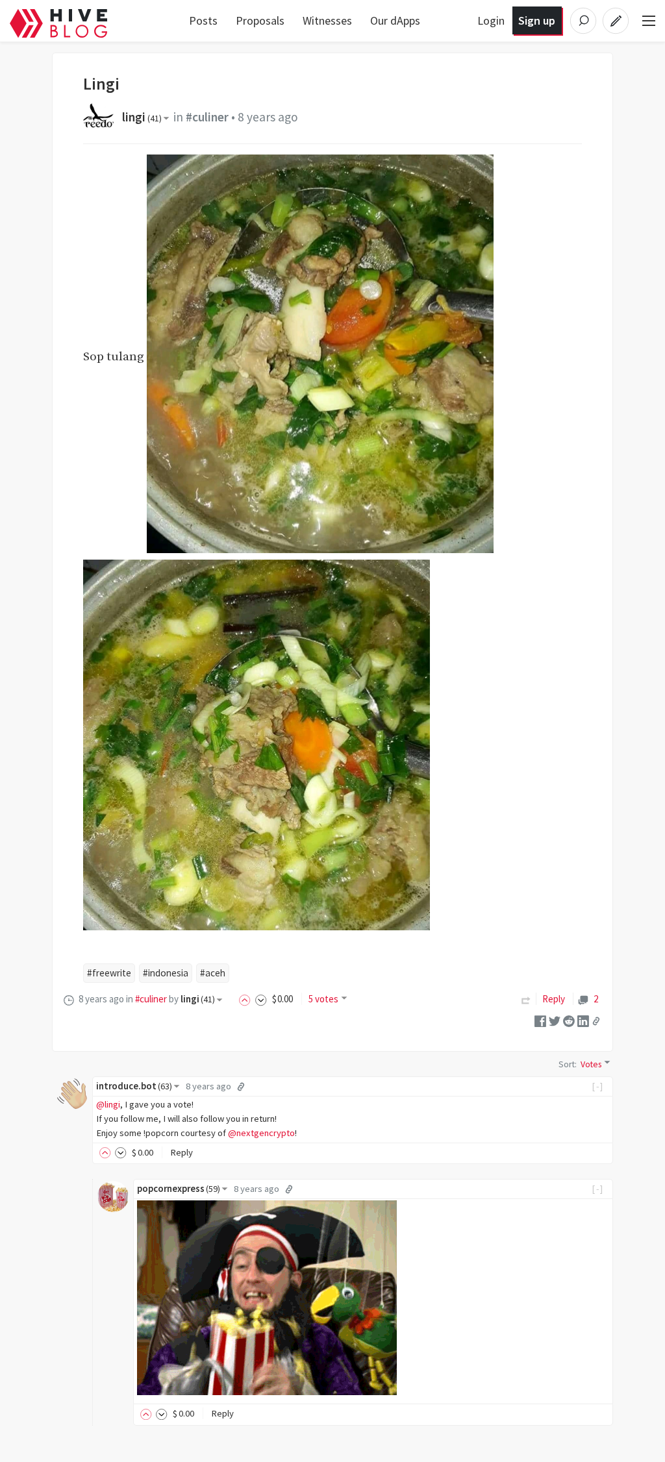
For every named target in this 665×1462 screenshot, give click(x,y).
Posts (203, 20)
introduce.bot (134, 1086)
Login (491, 20)
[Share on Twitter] (554, 1020)
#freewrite (109, 973)
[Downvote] (261, 999)
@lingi (108, 1104)
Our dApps (395, 20)
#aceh (212, 973)
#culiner (207, 117)
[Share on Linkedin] (583, 1020)
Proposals (260, 20)
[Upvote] (247, 999)
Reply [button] (181, 1152)
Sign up (536, 20)
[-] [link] (598, 1086)
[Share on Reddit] (569, 1020)
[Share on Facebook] (540, 1020)
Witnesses (327, 20)
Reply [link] (553, 999)
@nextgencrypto (261, 1133)
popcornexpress (178, 1189)
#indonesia (165, 973)
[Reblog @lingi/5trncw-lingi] (526, 999)
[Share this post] (596, 1020)
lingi (142, 117)
